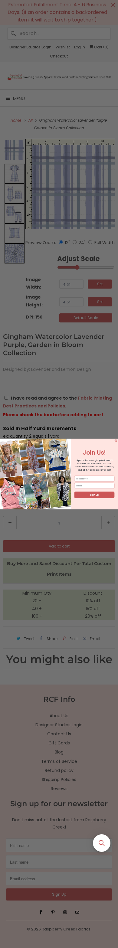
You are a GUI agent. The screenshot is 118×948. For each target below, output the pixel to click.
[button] (101, 843)
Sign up (94, 495)
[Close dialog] (116, 441)
